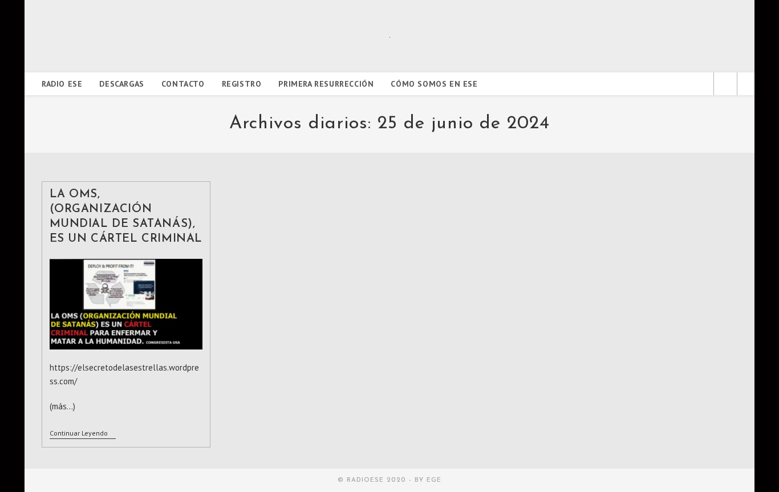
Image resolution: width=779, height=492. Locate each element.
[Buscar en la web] (725, 85)
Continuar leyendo (83, 434)
